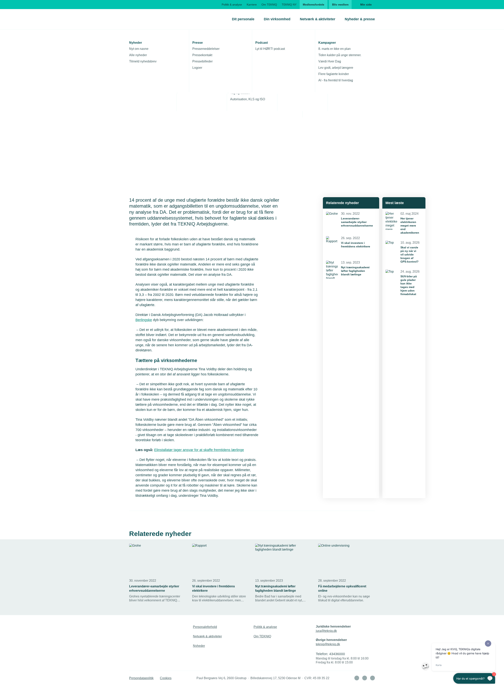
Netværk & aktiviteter (317, 19)
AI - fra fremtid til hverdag (335, 80)
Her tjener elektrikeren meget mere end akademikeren (409, 225)
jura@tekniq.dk (326, 630)
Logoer (197, 67)
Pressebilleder (202, 61)
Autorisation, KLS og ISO (247, 99)
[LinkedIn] (356, 678)
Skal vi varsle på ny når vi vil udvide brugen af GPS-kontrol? (409, 254)
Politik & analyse (232, 4)
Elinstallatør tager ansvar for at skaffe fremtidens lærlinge (199, 450)
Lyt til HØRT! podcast (270, 48)
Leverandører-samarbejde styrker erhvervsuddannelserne (357, 222)
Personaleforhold (205, 627)
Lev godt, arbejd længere (335, 67)
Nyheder (199, 645)
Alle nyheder (138, 55)
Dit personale (243, 19)
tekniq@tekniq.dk (328, 644)
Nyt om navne (138, 48)
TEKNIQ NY (289, 4)
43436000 (337, 654)
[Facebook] (364, 678)
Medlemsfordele (313, 4)
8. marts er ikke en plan (334, 48)
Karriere (252, 4)
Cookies (165, 678)
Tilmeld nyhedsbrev (143, 61)
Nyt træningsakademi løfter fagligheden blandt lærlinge (355, 271)
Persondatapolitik (141, 678)
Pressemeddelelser (206, 48)
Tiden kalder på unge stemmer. (339, 55)
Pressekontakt (202, 55)
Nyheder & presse (360, 19)
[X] (372, 678)
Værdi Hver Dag (329, 61)
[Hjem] (145, 19)
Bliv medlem (340, 4)
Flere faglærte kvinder (333, 74)
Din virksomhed (277, 19)
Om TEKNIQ (269, 4)
